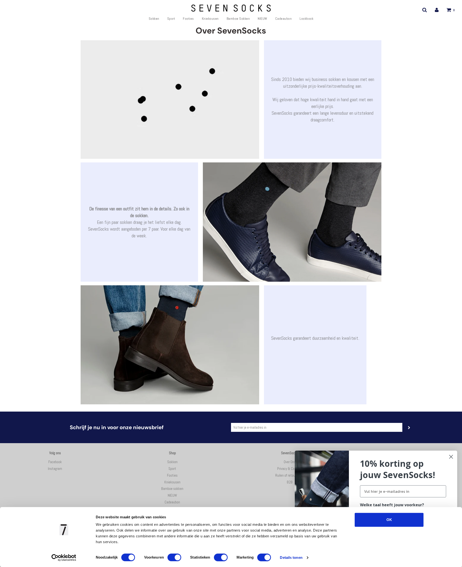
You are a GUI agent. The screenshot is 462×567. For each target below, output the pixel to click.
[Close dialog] (451, 457)
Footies (188, 18)
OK (389, 520)
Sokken (154, 18)
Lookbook (306, 18)
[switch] (174, 557)
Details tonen (291, 557)
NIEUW (262, 18)
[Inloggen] (437, 9)
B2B (290, 482)
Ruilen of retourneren (289, 475)
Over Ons (290, 462)
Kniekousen (210, 18)
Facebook (55, 462)
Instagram (55, 468)
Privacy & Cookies (289, 468)
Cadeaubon (283, 18)
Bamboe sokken (238, 18)
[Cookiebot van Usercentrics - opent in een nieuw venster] (64, 557)
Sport (171, 18)
